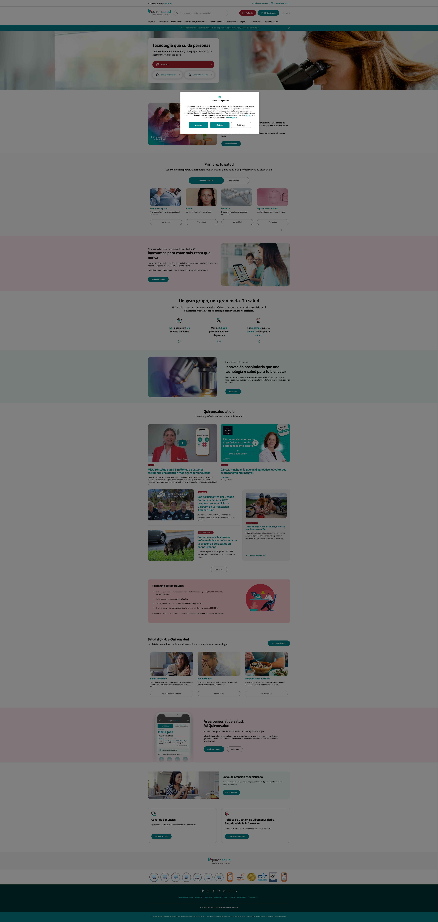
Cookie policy (231, 117)
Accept (198, 125)
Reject (220, 125)
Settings (241, 125)
